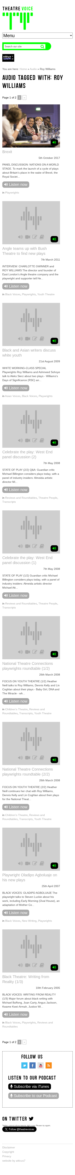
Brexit (7, 152)
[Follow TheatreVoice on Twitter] (24, 1065)
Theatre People (47, 497)
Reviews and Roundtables (21, 497)
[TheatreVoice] (17, 18)
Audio (33, 69)
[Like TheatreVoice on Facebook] (32, 1065)
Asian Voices (12, 396)
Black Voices (12, 294)
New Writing (29, 920)
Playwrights (12, 192)
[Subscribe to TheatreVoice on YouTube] (41, 1065)
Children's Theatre (16, 709)
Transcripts (9, 501)
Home (23, 69)
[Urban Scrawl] (8, 58)
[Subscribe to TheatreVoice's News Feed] (49, 1065)
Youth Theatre (46, 294)
